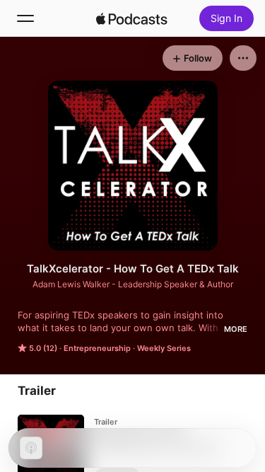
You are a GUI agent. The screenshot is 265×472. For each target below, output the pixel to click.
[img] (132, 18)
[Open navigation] (25, 18)
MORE (235, 329)
